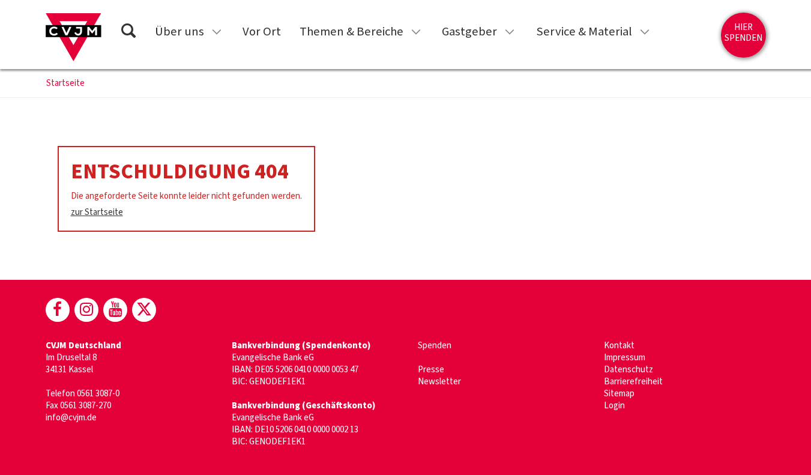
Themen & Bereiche (351, 31)
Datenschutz (628, 369)
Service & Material (584, 31)
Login (614, 405)
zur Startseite (97, 212)
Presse (431, 369)
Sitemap (619, 393)
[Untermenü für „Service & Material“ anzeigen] (645, 32)
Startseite (65, 83)
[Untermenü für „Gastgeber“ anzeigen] (509, 32)
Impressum (624, 357)
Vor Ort (262, 31)
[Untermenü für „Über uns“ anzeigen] (217, 32)
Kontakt (619, 345)
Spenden (434, 345)
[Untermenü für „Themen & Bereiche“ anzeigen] (416, 32)
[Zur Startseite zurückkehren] (73, 37)
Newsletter (439, 381)
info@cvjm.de (71, 417)
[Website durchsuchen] (128, 33)
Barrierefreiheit (633, 381)
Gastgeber (469, 31)
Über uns (179, 31)
